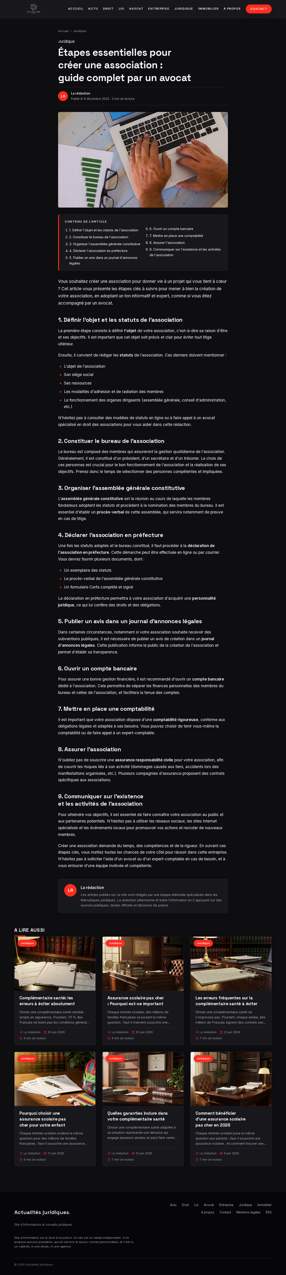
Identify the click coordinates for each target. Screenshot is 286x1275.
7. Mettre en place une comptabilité (176, 236)
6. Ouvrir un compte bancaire (171, 229)
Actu (93, 8)
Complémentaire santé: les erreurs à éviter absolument (47, 1001)
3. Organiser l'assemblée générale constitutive (104, 244)
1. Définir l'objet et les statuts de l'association (103, 230)
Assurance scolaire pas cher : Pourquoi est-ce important (135, 1001)
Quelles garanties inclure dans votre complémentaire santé (137, 1116)
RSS (269, 1212)
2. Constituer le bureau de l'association (98, 237)
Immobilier (208, 8)
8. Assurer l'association (167, 243)
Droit (108, 8)
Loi (121, 8)
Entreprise (158, 8)
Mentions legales (248, 1212)
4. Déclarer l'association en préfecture (98, 251)
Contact (258, 9)
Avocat (136, 8)
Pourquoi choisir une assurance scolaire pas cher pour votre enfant (42, 1119)
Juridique (183, 8)
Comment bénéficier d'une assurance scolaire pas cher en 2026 (220, 1119)
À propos (232, 8)
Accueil (76, 8)
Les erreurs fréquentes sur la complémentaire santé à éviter (226, 1001)
